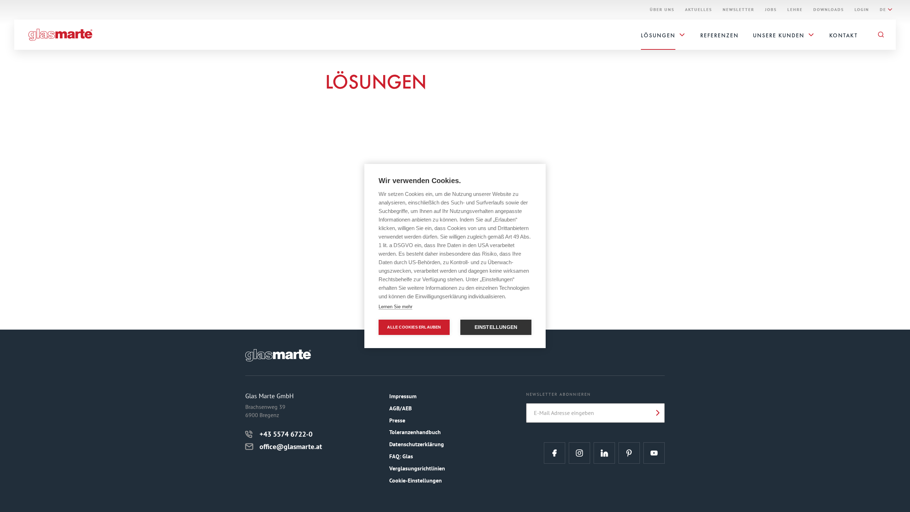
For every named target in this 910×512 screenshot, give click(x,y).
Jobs (771, 9)
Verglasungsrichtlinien (417, 468)
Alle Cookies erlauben (414, 327)
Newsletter (738, 9)
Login (862, 9)
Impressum (403, 396)
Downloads (828, 9)
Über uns (662, 9)
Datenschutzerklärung (416, 444)
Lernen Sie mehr (395, 306)
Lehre (795, 9)
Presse (397, 420)
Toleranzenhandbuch (415, 432)
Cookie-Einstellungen (415, 480)
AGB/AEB (400, 408)
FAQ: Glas (401, 456)
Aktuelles (698, 9)
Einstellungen (496, 327)
